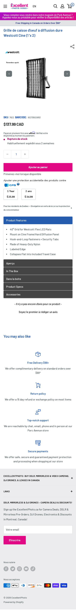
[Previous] (9, 74)
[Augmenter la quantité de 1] (25, 154)
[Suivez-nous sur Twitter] (12, 568)
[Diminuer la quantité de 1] (7, 154)
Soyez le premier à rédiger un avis (38, 311)
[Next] (67, 74)
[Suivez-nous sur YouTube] (26, 568)
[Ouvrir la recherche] (55, 6)
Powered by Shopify (14, 602)
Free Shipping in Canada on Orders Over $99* (38, 23)
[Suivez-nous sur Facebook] (6, 568)
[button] (38, 311)
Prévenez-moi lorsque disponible (22, 174)
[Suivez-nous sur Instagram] (19, 568)
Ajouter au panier (38, 167)
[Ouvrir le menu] (5, 6)
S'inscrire (15, 540)
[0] (69, 6)
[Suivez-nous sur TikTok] (32, 568)
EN (34, 6)
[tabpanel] (38, 238)
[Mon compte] (62, 6)
